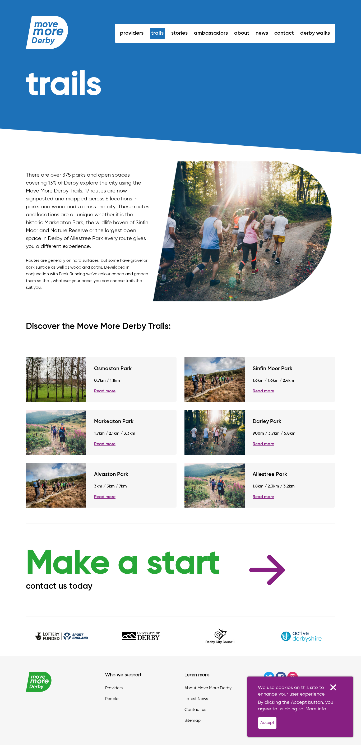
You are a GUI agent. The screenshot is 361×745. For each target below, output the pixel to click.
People (111, 699)
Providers (132, 33)
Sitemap (192, 721)
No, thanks (333, 687)
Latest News (196, 699)
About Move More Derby (208, 688)
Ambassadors (211, 33)
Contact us (195, 710)
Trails (157, 33)
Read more (104, 391)
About (241, 33)
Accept (267, 723)
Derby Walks (315, 33)
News (262, 33)
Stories (179, 33)
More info (316, 709)
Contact (284, 33)
